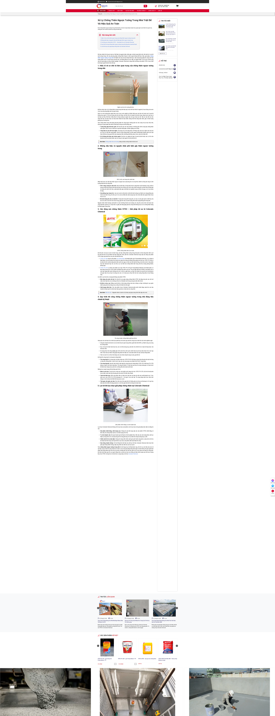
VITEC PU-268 (103, 258)
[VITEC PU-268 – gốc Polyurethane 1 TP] (127, 647)
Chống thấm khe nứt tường (112, 141)
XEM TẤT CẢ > (162, 53)
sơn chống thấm (121, 258)
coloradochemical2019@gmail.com (115, 1)
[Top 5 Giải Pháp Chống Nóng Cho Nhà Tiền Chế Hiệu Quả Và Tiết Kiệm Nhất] (164, 608)
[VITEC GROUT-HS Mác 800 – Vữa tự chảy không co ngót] (167, 647)
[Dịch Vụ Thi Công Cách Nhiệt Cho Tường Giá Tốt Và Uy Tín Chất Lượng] (137, 608)
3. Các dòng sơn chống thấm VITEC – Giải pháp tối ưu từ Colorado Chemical (117, 42)
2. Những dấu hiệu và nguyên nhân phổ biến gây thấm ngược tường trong (116, 40)
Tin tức (111, 618)
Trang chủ (111, 10)
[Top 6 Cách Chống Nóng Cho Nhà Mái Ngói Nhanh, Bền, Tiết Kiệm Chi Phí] (110, 608)
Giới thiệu (120, 10)
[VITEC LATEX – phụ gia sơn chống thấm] (147, 647)
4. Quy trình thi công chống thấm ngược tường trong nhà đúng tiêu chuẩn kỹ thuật (118, 44)
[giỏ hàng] (177, 6)
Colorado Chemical (133, 454)
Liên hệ (160, 10)
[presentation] (98, 608)
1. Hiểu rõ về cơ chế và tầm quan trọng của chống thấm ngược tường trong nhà (117, 38)
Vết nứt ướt (108, 292)
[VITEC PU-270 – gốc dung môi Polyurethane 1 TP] (107, 647)
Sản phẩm (102, 10)
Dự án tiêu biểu (130, 10)
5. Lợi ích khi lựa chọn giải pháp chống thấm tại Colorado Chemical (115, 46)
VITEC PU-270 (104, 267)
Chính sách (151, 10)
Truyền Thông (141, 10)
